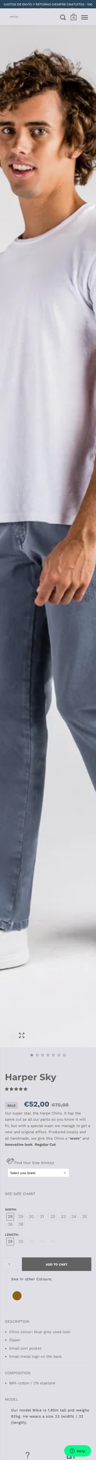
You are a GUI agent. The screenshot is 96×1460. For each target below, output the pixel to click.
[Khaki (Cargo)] (17, 1301)
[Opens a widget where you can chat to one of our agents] (77, 1451)
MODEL (11, 1399)
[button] (17, 1089)
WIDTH (10, 1209)
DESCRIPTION (17, 1321)
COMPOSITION (17, 1373)
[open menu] (84, 17)
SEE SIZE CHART (20, 1194)
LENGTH (11, 1234)
